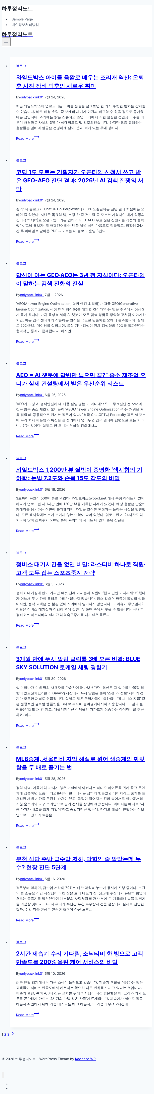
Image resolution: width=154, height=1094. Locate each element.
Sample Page (22, 19)
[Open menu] (6, 41)
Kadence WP (85, 1059)
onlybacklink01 (32, 97)
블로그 (21, 66)
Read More (27, 138)
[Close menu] (3, 1075)
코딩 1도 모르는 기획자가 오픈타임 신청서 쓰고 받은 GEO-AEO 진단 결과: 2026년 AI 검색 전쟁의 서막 (79, 180)
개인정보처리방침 (25, 25)
